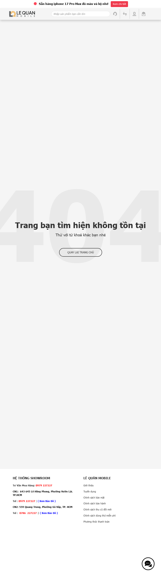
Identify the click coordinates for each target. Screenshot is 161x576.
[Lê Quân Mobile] (22, 13)
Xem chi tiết (119, 3)
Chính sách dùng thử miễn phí (99, 515)
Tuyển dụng (89, 491)
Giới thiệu (88, 485)
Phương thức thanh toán (96, 521)
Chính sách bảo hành (94, 503)
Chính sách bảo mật (93, 497)
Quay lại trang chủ (80, 252)
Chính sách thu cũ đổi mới (97, 509)
